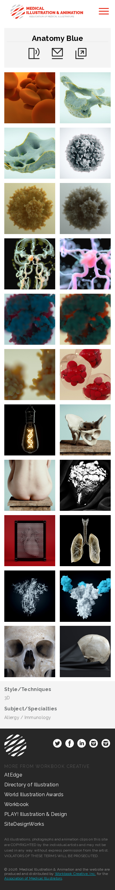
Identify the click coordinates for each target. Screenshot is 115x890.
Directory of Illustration (31, 785)
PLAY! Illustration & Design (35, 814)
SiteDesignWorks (24, 824)
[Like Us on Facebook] (69, 744)
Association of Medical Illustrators (33, 878)
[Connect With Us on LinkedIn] (81, 744)
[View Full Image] (29, 97)
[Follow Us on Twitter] (57, 744)
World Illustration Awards (33, 794)
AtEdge (13, 775)
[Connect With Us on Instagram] (93, 744)
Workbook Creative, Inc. (75, 874)
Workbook (16, 804)
